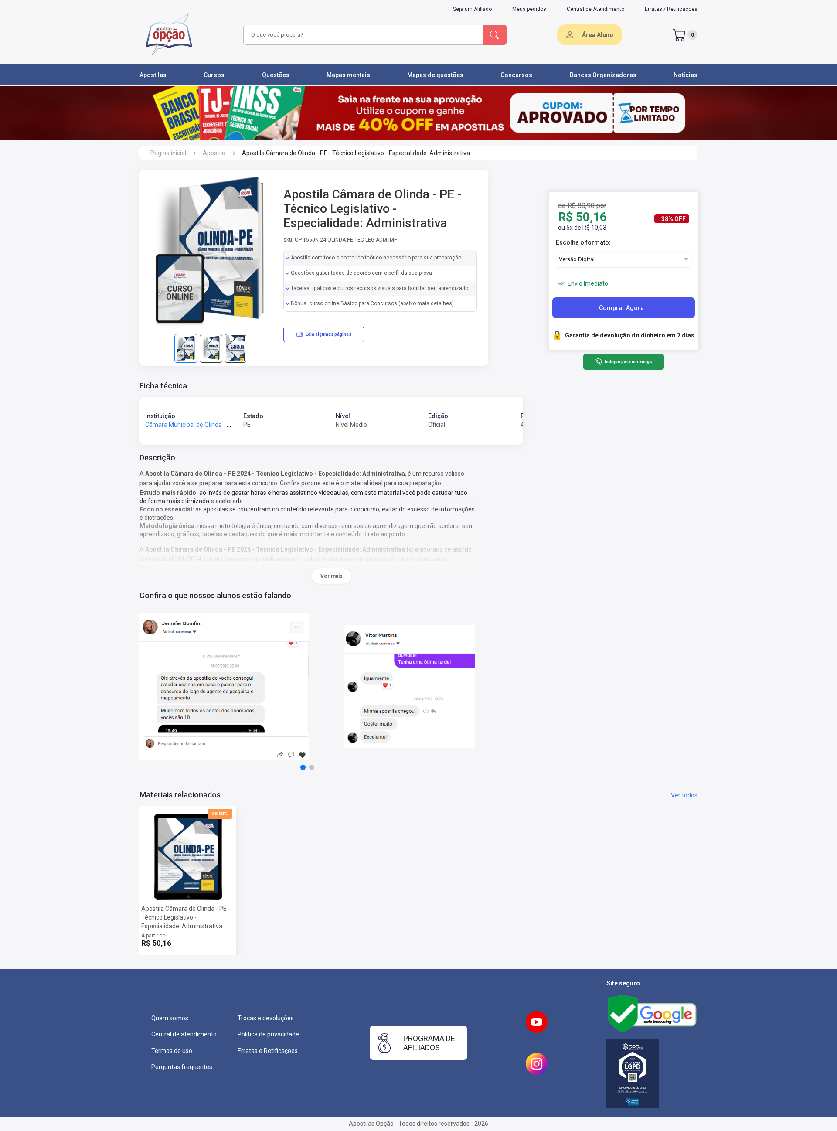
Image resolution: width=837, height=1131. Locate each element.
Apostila (214, 153)
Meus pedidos (529, 9)
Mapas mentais (348, 75)
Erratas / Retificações (671, 9)
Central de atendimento (184, 1034)
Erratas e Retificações (268, 1050)
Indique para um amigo (628, 362)
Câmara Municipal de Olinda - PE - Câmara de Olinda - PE (222, 424)
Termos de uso (171, 1050)
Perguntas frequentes (181, 1066)
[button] (303, 767)
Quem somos (169, 1018)
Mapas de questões (435, 75)
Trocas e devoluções (266, 1018)
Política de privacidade (268, 1034)
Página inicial (168, 153)
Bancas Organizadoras (603, 75)
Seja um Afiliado (472, 9)
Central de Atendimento (595, 9)
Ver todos (684, 795)
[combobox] (362, 34)
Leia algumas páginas (328, 334)
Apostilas (153, 75)
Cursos (214, 75)
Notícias (686, 75)
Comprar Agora (621, 307)
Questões (275, 75)
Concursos (516, 75)
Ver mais (331, 576)
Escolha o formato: (583, 242)
